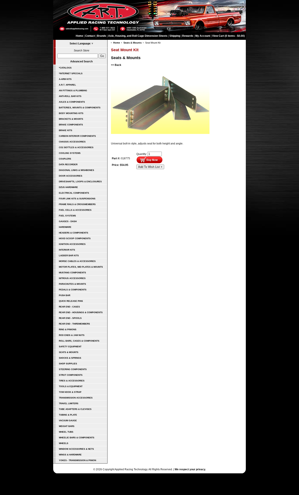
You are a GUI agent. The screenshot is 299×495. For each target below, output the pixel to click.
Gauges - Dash (68, 221)
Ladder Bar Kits (69, 255)
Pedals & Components (72, 289)
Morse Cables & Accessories (77, 261)
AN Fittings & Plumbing (73, 90)
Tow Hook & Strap (70, 392)
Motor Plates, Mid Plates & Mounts (81, 267)
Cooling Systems (70, 153)
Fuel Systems (67, 215)
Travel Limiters (68, 403)
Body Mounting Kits (71, 113)
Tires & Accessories (71, 380)
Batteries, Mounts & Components (79, 107)
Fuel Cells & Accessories (75, 210)
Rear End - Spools (70, 318)
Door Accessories (70, 176)
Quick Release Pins (71, 301)
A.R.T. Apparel (67, 85)
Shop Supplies (68, 363)
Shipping (174, 35)
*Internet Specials (71, 73)
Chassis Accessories (72, 141)
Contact (90, 35)
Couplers (65, 159)
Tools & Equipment (71, 386)
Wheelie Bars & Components (76, 437)
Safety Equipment (70, 346)
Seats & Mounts (68, 352)
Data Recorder (68, 164)
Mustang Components (72, 272)
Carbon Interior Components (77, 136)
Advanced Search (81, 61)
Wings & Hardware (70, 454)
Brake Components (71, 124)
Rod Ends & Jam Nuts (71, 335)
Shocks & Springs (70, 358)
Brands (101, 35)
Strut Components (71, 375)
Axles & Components (72, 102)
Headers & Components (73, 233)
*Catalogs (65, 68)
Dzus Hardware (68, 187)
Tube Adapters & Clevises (75, 409)
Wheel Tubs (66, 432)
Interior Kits (67, 250)
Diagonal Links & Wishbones (76, 170)
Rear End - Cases (69, 306)
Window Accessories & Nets (76, 449)
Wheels (63, 443)
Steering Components (73, 369)
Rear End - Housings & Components (81, 312)
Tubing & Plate (68, 415)
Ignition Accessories (72, 244)
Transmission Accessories (76, 398)
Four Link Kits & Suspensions (77, 198)
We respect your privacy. (190, 469)
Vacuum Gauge (68, 420)
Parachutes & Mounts (72, 284)
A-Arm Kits (65, 79)
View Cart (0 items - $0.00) (228, 35)
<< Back (116, 65)
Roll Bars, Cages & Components (79, 341)
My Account (202, 35)
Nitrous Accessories (72, 278)
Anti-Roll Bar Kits (70, 96)
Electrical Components (74, 193)
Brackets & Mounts (71, 119)
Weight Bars (66, 426)
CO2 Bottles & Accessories (76, 147)
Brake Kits (65, 130)
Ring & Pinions (67, 329)
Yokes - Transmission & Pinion (77, 460)
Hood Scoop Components (75, 238)
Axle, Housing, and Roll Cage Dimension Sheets (137, 35)
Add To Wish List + (150, 167)
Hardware (65, 227)
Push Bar (64, 295)
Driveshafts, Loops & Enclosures (80, 181)
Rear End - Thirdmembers (74, 324)
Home (79, 35)
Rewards (187, 35)
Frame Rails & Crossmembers (77, 204)
